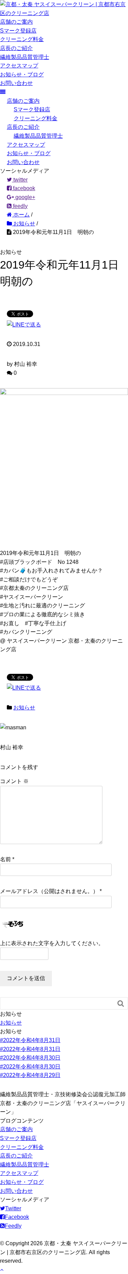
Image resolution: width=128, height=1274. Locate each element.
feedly (20, 206)
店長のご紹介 (16, 48)
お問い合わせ (16, 83)
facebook (23, 188)
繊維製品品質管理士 (24, 57)
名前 (5, 859)
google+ (24, 197)
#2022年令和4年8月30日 (30, 1058)
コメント (14, 781)
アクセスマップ (19, 66)
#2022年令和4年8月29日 (30, 1075)
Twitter (13, 1208)
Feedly (13, 1226)
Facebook (17, 1217)
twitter (20, 180)
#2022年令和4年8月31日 (30, 1040)
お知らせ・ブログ (22, 74)
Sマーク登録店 (18, 31)
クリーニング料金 (22, 39)
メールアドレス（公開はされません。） (49, 891)
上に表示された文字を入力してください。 (52, 943)
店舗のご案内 (16, 22)
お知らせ (24, 707)
